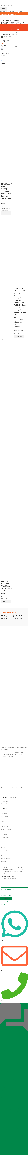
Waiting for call (6, 898)
